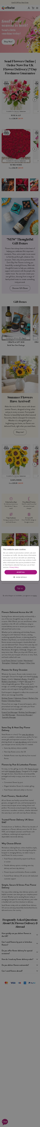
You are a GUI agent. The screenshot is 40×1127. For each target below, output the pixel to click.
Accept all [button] (21, 572)
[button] (20, 577)
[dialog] (20, 563)
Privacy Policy (14, 567)
